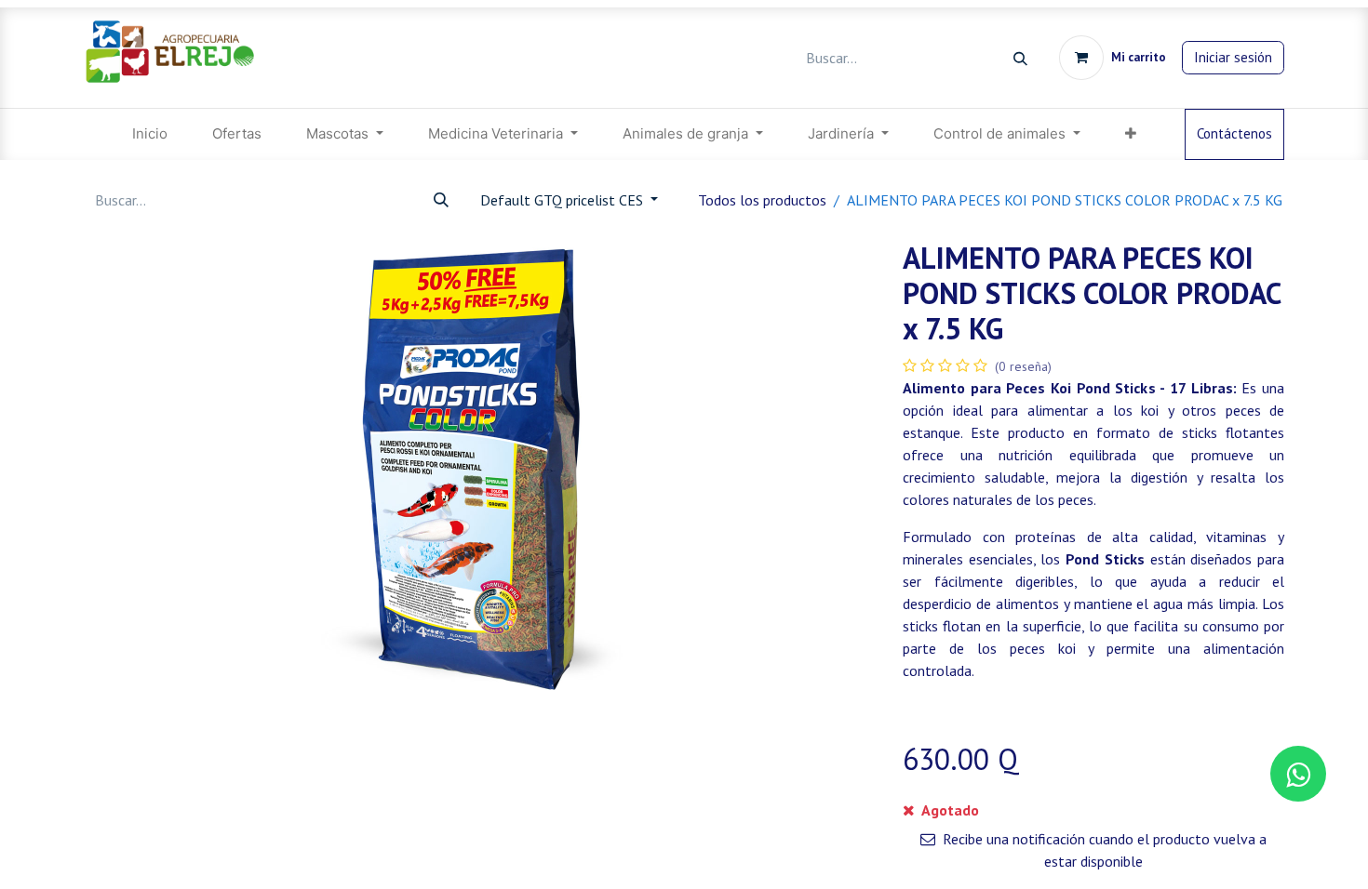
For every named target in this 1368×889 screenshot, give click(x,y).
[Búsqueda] (1020, 58)
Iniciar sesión (1233, 57)
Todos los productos (762, 200)
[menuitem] (150, 134)
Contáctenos (1234, 133)
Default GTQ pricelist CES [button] (563, 200)
